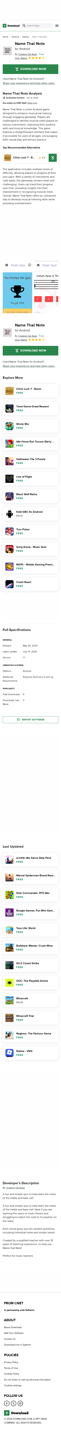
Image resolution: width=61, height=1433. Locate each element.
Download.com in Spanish (17, 1344)
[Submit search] (24, 25)
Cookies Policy (11, 1373)
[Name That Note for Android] (7, 51)
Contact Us (10, 1339)
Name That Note (30, 46)
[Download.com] (11, 26)
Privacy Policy (11, 1362)
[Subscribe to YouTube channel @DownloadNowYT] (20, 1403)
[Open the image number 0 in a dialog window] (17, 287)
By (26, 54)
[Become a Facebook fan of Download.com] (6, 1403)
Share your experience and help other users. (29, 83)
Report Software (33, 719)
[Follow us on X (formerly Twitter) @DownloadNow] (13, 1403)
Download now (33, 69)
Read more (32, 103)
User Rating (21, 58)
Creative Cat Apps (15, 1187)
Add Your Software (14, 1333)
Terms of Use (11, 1368)
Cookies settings (13, 1385)
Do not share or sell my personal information (27, 1379)
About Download (13, 1327)
